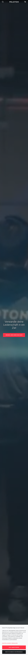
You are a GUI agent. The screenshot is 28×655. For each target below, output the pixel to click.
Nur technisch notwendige (14, 652)
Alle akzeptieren (14, 647)
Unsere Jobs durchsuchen (14, 335)
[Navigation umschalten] (25, 2)
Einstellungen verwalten (10, 643)
